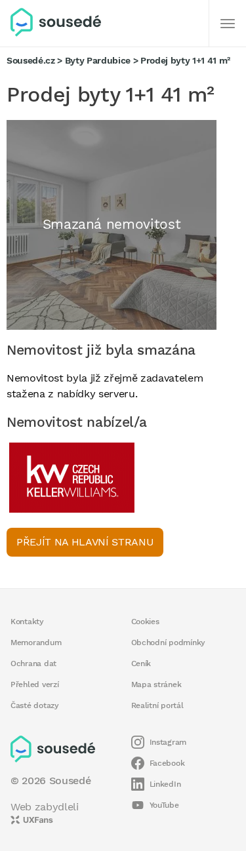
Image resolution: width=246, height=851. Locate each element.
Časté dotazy (34, 705)
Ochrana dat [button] (33, 663)
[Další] (228, 23)
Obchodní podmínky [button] (168, 642)
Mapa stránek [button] (156, 684)
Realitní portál (157, 705)
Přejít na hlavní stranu (85, 542)
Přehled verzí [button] (34, 684)
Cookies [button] (145, 621)
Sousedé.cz (31, 60)
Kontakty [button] (27, 621)
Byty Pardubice (98, 60)
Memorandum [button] (35, 642)
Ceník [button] (141, 663)
